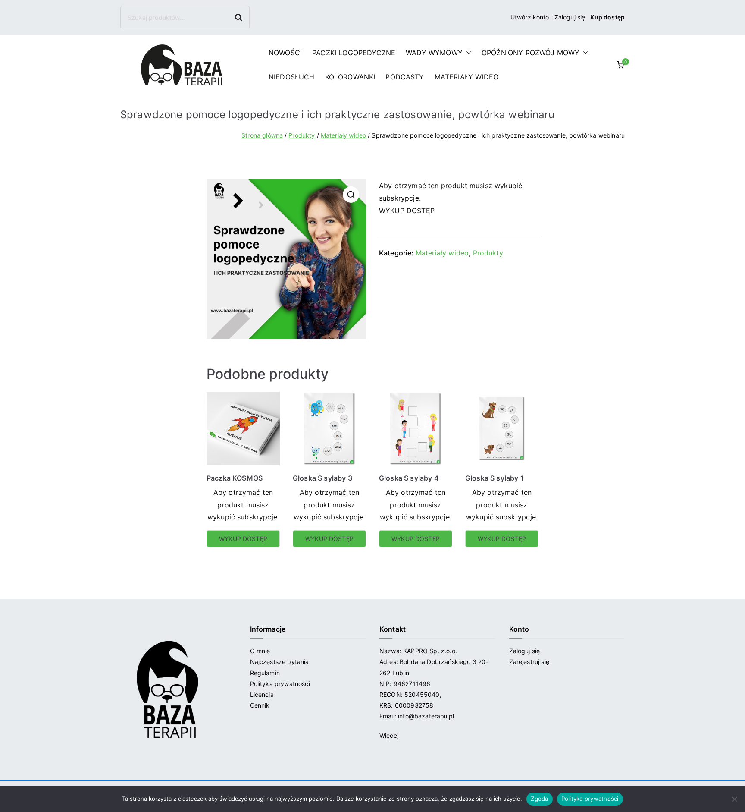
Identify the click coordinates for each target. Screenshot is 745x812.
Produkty (301, 135)
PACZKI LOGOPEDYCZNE (353, 52)
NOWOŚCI (285, 52)
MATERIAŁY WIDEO (466, 76)
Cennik (260, 705)
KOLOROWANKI (350, 76)
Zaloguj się (569, 17)
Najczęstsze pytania (279, 661)
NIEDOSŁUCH (292, 76)
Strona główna (262, 135)
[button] (467, 53)
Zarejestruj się (530, 661)
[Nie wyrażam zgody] (734, 799)
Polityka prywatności (280, 683)
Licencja (262, 694)
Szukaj (239, 17)
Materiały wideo (343, 135)
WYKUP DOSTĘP (407, 210)
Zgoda (539, 798)
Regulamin (265, 673)
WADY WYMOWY (434, 52)
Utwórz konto (529, 17)
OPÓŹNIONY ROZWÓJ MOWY (530, 52)
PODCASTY (404, 76)
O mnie (260, 651)
